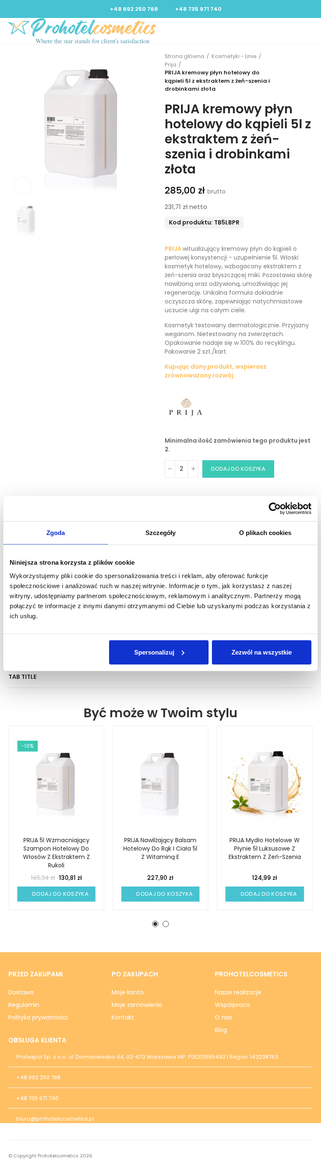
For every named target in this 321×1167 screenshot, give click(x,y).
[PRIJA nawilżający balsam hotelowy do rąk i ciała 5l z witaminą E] (160, 782)
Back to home (296, 73)
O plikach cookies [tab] (265, 532)
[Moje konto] (292, 30)
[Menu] (300, 30)
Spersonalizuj (154, 651)
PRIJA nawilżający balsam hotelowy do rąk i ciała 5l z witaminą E (160, 848)
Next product (306, 73)
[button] (155, 924)
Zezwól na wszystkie (262, 651)
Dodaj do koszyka (238, 469)
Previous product (285, 73)
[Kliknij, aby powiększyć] (23, 185)
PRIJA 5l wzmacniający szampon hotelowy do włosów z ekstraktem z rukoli (56, 852)
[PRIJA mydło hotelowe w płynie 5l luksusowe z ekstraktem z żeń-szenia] (265, 782)
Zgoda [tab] (55, 532)
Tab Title (22, 677)
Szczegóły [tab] (160, 532)
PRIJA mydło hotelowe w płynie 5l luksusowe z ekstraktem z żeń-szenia (265, 848)
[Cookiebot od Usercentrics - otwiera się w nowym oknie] (274, 508)
